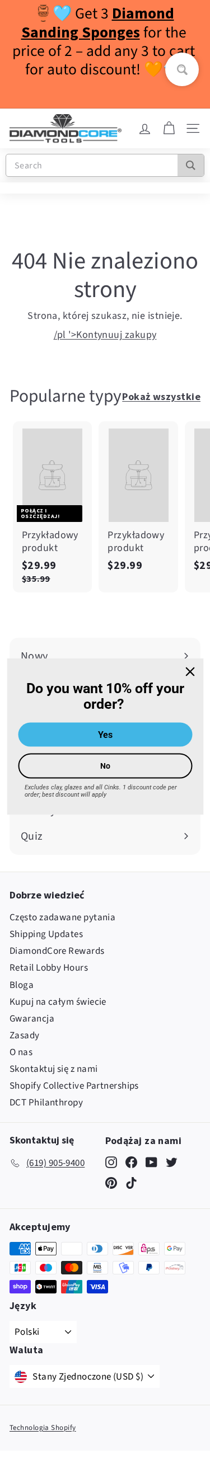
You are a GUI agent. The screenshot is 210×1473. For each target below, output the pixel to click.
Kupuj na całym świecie (58, 1002)
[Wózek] (169, 128)
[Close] (189, 671)
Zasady (25, 1035)
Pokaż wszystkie (161, 396)
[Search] (191, 165)
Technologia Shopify (43, 1428)
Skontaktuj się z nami (53, 1069)
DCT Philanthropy (46, 1102)
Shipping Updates (46, 934)
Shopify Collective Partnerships (74, 1086)
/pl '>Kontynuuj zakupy (105, 335)
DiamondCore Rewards (57, 951)
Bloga (22, 985)
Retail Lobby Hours (49, 968)
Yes (105, 735)
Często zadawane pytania (62, 917)
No (105, 765)
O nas (21, 1052)
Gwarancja (32, 1018)
